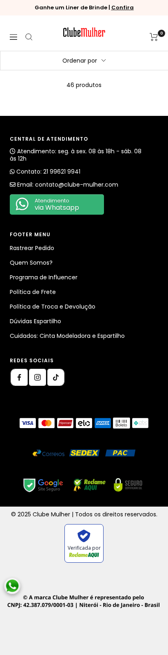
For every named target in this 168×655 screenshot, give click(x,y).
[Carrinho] (154, 37)
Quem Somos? (31, 263)
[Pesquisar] (29, 37)
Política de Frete (33, 292)
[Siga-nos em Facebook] (19, 377)
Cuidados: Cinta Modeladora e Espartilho (67, 336)
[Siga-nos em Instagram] (37, 377)
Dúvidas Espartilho (35, 321)
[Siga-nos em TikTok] (56, 377)
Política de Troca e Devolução (52, 306)
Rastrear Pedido (32, 248)
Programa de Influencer (43, 277)
